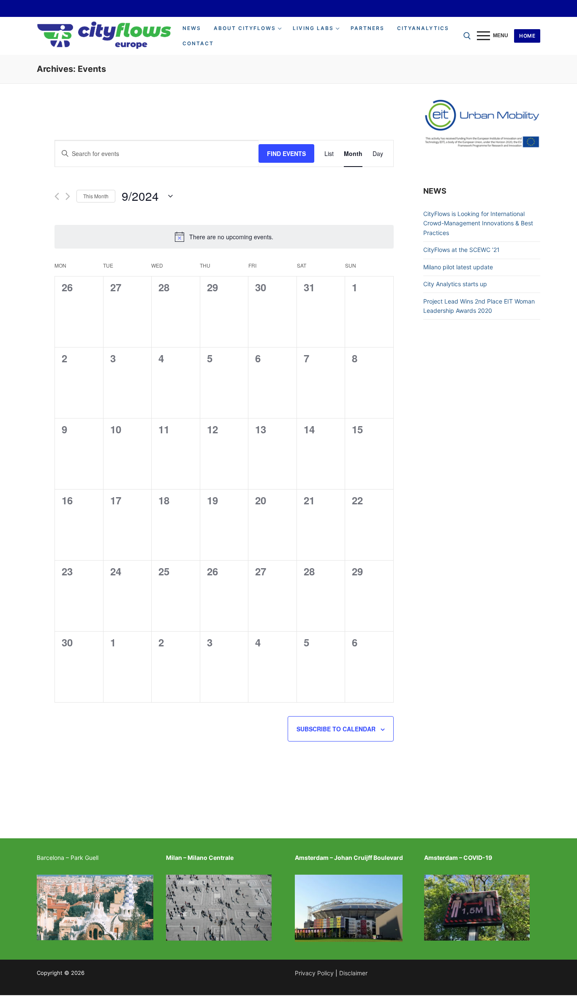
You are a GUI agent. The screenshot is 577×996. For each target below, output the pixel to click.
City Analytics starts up (455, 283)
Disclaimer (353, 973)
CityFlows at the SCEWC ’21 (461, 249)
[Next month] (67, 196)
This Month (96, 196)
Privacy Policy (314, 973)
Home (527, 36)
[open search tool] (467, 36)
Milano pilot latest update (458, 267)
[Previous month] (56, 196)
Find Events (286, 153)
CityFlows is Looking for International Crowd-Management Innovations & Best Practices (478, 223)
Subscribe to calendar (336, 729)
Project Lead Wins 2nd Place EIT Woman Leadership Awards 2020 (479, 306)
